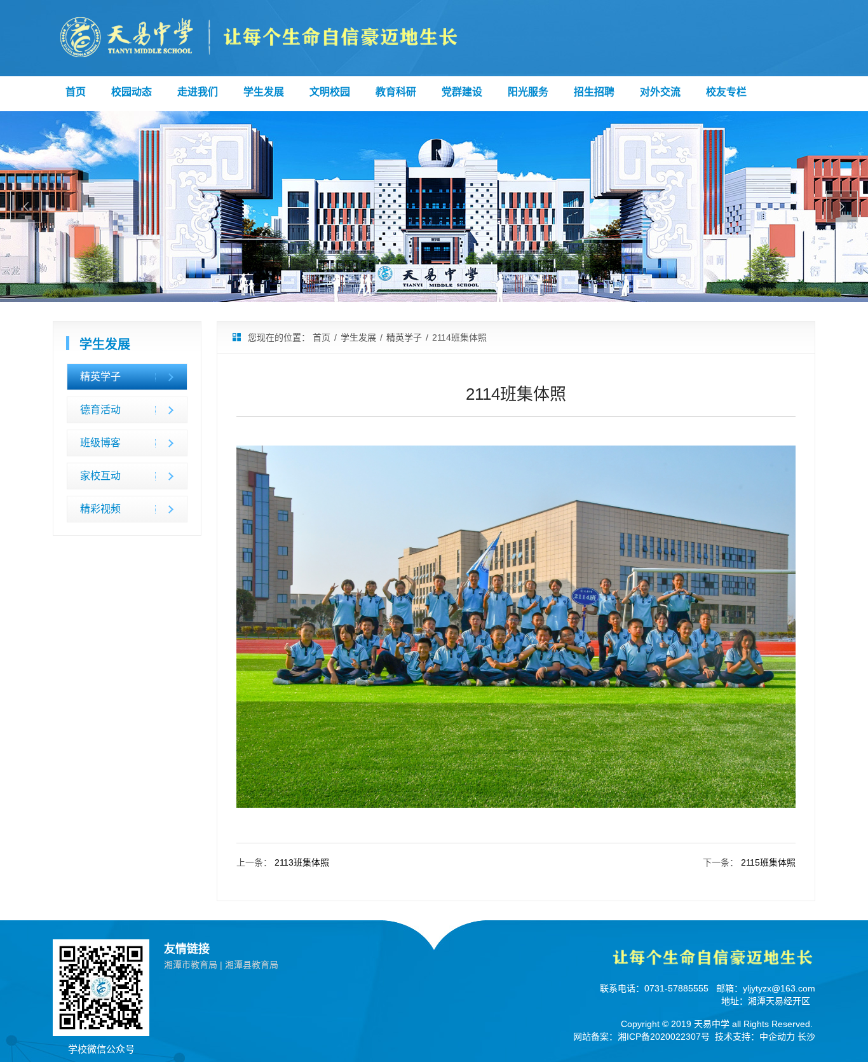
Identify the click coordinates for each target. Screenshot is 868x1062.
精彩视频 (100, 508)
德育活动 (100, 409)
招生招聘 (594, 91)
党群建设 (462, 91)
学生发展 (263, 91)
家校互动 (100, 475)
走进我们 (197, 91)
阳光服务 (528, 91)
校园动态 (131, 91)
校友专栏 (726, 91)
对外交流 (660, 91)
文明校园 (329, 91)
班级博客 (100, 442)
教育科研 (396, 91)
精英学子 (100, 376)
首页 (75, 91)
